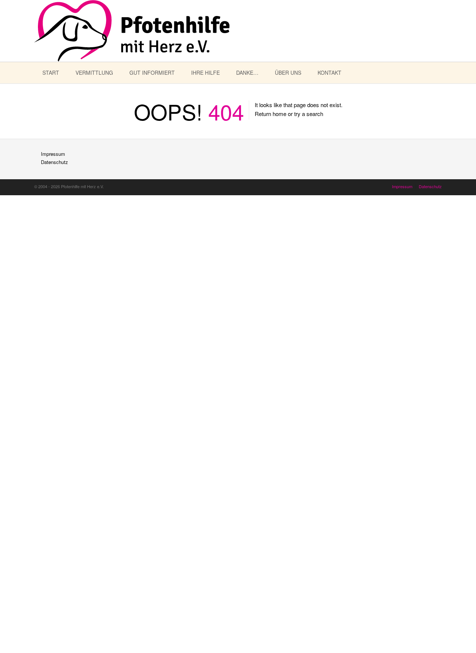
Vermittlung (94, 72)
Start (50, 72)
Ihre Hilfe (205, 72)
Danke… (247, 72)
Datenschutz (54, 161)
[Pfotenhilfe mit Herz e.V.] (131, 31)
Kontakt (329, 72)
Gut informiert (152, 72)
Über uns (288, 72)
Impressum (53, 153)
